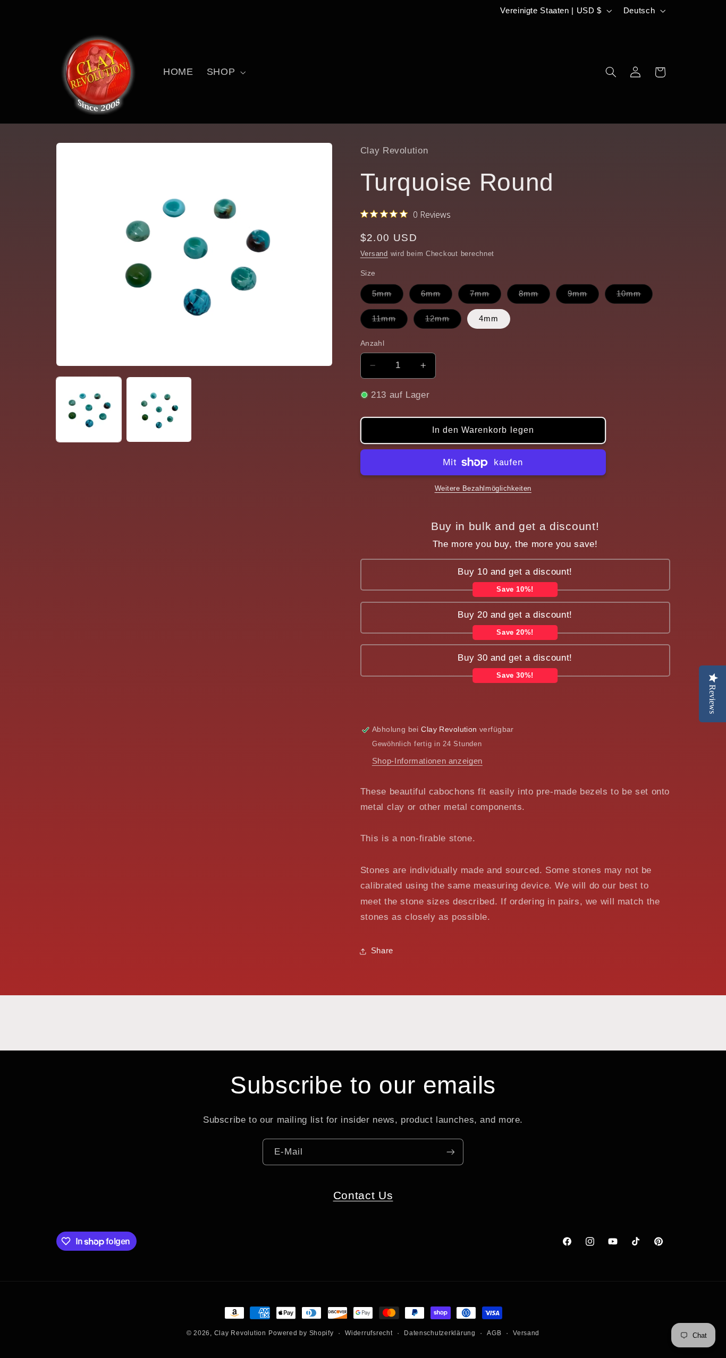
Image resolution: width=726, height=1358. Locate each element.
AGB (494, 1333)
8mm (534, 296)
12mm (443, 321)
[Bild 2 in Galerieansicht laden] (158, 409)
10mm (635, 296)
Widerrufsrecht (368, 1333)
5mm (387, 296)
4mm (489, 318)
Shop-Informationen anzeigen (427, 761)
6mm (436, 296)
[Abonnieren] (450, 1152)
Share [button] (382, 950)
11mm (390, 321)
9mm (583, 296)
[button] (225, 72)
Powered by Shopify (300, 1333)
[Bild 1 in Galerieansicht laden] (88, 409)
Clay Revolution (240, 1333)
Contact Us (363, 1195)
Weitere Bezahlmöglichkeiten (483, 488)
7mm (485, 296)
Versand (374, 254)
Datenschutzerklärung (440, 1333)
